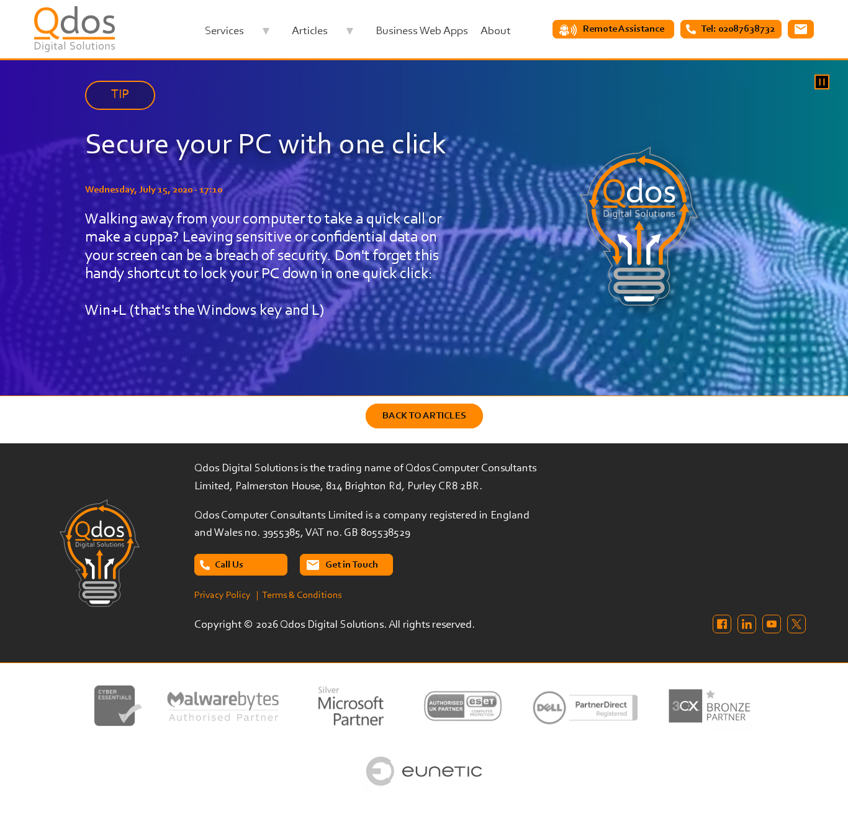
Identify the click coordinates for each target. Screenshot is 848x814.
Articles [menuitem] (310, 34)
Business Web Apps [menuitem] (422, 31)
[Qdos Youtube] (771, 624)
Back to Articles (424, 416)
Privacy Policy (222, 595)
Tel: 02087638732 (738, 29)
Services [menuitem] (224, 34)
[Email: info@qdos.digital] (801, 29)
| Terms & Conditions (298, 595)
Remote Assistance (623, 29)
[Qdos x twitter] (796, 624)
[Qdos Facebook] (722, 624)
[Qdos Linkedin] (746, 624)
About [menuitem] (495, 31)
